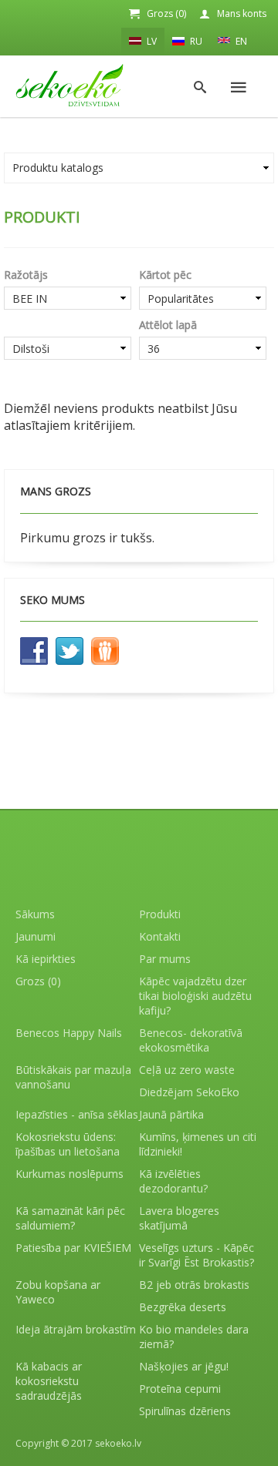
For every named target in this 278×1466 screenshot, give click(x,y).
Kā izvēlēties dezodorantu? (173, 1181)
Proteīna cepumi (180, 1388)
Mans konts (241, 13)
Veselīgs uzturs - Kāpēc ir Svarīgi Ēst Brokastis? (196, 1255)
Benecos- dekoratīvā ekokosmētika (190, 1040)
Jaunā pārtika (171, 1114)
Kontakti (160, 936)
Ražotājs (26, 274)
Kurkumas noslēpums (69, 1173)
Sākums (35, 914)
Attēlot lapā (168, 324)
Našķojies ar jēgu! (184, 1366)
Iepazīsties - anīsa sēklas (76, 1114)
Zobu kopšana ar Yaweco (57, 1292)
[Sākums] (69, 85)
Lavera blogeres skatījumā (179, 1218)
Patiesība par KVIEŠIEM (73, 1247)
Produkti (160, 914)
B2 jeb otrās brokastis (194, 1284)
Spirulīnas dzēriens (185, 1411)
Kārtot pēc (165, 274)
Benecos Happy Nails (68, 1032)
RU (195, 41)
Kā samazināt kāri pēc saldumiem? (70, 1218)
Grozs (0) (166, 13)
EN (240, 41)
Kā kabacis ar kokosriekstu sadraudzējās (48, 1381)
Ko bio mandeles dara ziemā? (194, 1336)
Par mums (165, 958)
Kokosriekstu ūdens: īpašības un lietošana (67, 1144)
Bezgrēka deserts (182, 1307)
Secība (67, 324)
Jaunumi (35, 936)
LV (150, 41)
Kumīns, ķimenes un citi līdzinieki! (197, 1144)
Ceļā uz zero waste (187, 1069)
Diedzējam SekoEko (189, 1092)
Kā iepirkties (45, 958)
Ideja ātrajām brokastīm (75, 1329)
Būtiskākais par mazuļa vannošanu (73, 1077)
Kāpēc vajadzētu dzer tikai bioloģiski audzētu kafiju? (195, 996)
